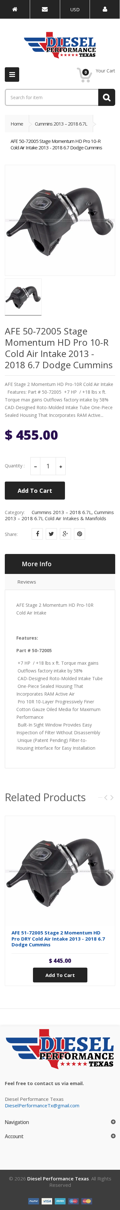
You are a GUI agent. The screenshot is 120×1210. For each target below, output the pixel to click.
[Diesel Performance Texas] (15, 9)
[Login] (105, 9)
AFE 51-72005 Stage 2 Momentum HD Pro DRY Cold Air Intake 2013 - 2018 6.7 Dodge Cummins (58, 938)
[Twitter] (51, 533)
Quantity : (15, 466)
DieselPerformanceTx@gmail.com (42, 1105)
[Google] (65, 533)
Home (17, 123)
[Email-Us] (45, 9)
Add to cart (60, 975)
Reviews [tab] (26, 581)
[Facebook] (37, 533)
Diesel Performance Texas (58, 1178)
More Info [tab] (37, 564)
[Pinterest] (79, 533)
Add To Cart (35, 490)
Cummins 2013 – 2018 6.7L (61, 123)
